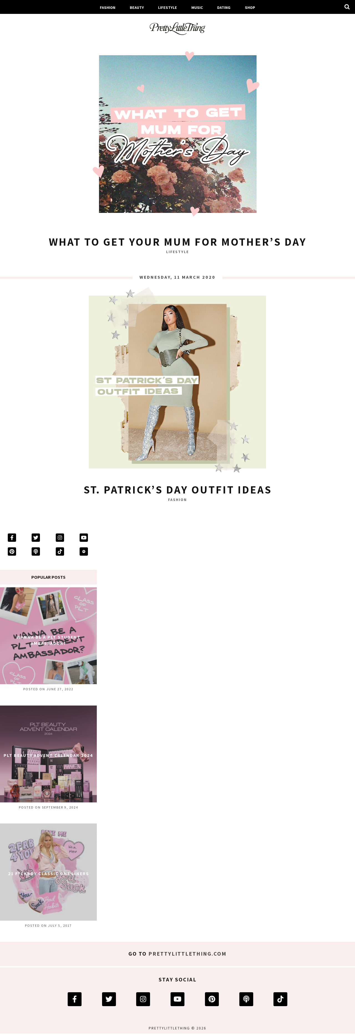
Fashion (107, 7)
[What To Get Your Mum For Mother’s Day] (177, 135)
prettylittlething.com (187, 953)
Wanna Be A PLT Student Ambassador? (48, 640)
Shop (250, 7)
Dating (223, 7)
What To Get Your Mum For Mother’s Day (177, 241)
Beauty (137, 7)
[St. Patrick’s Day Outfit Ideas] (177, 383)
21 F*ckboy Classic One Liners (48, 874)
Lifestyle (167, 7)
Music (197, 7)
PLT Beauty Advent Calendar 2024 (48, 755)
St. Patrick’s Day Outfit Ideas (177, 489)
